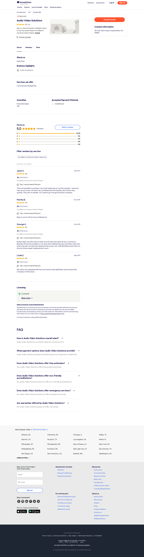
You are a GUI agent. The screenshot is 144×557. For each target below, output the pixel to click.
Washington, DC (105, 454)
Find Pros (61, 470)
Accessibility (82, 541)
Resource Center (100, 476)
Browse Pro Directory (65, 473)
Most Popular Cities (23, 430)
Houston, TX (52, 439)
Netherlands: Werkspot (85, 536)
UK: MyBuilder (98, 536)
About (19, 47)
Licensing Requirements (102, 489)
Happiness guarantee (101, 515)
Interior (19, 7)
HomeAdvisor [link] (21, 12)
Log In (111, 3)
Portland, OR (52, 449)
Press (96, 506)
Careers (96, 503)
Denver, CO (26, 439)
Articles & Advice (55, 7)
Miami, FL (102, 439)
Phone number (25, 37)
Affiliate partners (100, 519)
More (46, 7)
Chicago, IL (77, 435)
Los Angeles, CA (79, 439)
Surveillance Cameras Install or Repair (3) (32, 157)
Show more (25, 298)
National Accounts (64, 509)
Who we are (98, 500)
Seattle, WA (77, 454)
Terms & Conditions (84, 545)
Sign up (30, 490)
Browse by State (39, 430)
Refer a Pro (97, 479)
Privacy (60, 541)
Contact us (98, 512)
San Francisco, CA (54, 454)
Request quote (109, 20)
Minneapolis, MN (53, 444)
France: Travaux (47, 536)
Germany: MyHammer (60, 536)
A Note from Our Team (101, 486)
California (66, 541)
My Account (98, 470)
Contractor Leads (64, 506)
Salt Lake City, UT (80, 449)
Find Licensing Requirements (50, 314)
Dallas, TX (103, 435)
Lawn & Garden (37, 7)
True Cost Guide (99, 473)
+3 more (37, 33)
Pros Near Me (98, 482)
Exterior (27, 7)
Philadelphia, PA (27, 449)
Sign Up (122, 3)
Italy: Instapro (72, 536)
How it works (98, 497)
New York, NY (104, 444)
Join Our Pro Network (65, 500)
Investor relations (100, 509)
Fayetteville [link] (37, 12)
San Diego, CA (27, 454)
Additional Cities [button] (22, 458)
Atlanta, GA (25, 435)
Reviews (29, 47)
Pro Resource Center (65, 503)
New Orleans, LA (79, 444)
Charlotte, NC (52, 435)
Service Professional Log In (67, 497)
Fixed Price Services (64, 476)
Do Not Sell (73, 541)
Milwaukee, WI (27, 444)
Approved (22, 16)
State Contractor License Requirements (30, 305)
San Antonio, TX (105, 449)
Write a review (67, 127)
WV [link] (29, 12)
